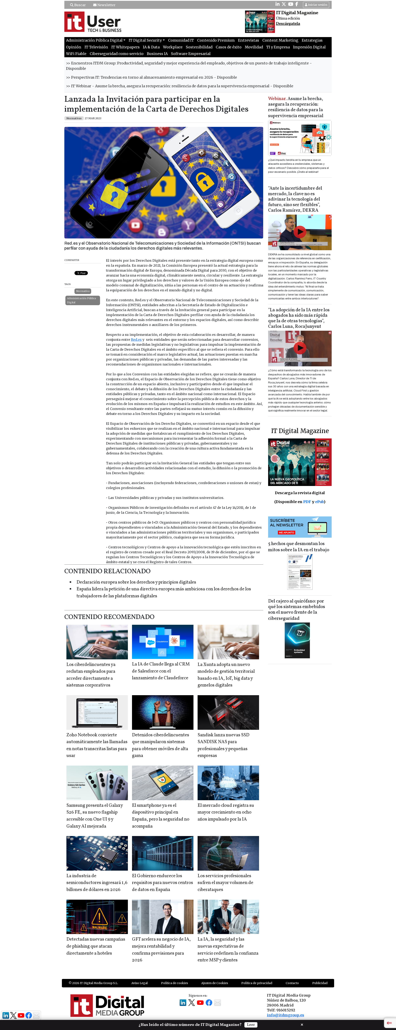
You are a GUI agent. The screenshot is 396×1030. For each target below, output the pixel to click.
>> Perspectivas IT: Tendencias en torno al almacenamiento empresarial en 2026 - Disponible (151, 77)
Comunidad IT (181, 40)
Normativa (83, 291)
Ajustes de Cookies (214, 983)
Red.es (136, 339)
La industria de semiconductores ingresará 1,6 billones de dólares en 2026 (96, 883)
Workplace (173, 47)
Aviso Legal (139, 983)
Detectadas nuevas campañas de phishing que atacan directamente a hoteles (95, 946)
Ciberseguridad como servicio (117, 53)
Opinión (73, 47)
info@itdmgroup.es (285, 1015)
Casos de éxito (229, 47)
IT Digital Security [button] (145, 40)
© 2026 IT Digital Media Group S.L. (93, 983)
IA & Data (151, 47)
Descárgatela (288, 24)
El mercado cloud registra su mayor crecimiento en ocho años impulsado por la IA (226, 812)
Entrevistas (248, 40)
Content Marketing (280, 40)
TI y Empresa (278, 47)
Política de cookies (174, 983)
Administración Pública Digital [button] (94, 40)
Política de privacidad (256, 983)
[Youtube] (290, 4)
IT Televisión (96, 47)
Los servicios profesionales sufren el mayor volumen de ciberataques (225, 883)
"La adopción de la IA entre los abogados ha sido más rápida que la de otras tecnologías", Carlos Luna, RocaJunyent (299, 318)
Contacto (292, 983)
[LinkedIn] (277, 4)
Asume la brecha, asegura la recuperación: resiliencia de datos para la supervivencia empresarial (295, 107)
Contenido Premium (216, 40)
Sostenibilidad (199, 47)
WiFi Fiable (76, 53)
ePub (319, 501)
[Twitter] (284, 4)
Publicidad (320, 983)
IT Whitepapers (125, 47)
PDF (307, 501)
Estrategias (312, 40)
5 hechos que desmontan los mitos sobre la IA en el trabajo (298, 547)
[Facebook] (296, 4)
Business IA (157, 53)
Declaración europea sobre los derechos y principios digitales (136, 582)
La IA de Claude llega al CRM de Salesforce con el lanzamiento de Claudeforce (161, 671)
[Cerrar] (302, 1024)
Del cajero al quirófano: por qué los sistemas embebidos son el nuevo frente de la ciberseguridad (296, 610)
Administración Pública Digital (81, 300)
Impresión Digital (309, 47)
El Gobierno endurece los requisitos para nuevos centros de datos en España (162, 883)
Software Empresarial (191, 53)
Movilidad (254, 47)
